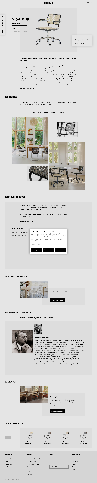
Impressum (39, 244)
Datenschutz (33, 244)
